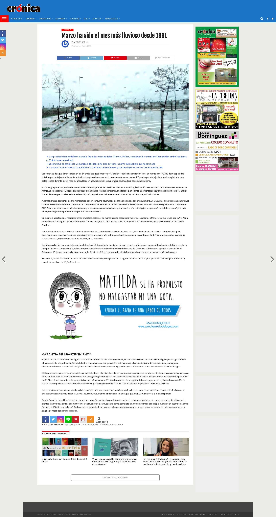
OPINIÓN (97, 19)
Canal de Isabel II (102, 424)
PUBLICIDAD (212, 515)
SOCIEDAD (74, 19)
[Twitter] (53, 419)
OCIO (86, 19)
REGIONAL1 (117, 424)
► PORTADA (16, 19)
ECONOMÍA (60, 19)
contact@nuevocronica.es (81, 514)
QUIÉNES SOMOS (167, 515)
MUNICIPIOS (45, 19)
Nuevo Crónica (64, 514)
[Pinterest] (75, 419)
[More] (90, 419)
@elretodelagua (83, 424)
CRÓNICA (80, 42)
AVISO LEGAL (181, 515)
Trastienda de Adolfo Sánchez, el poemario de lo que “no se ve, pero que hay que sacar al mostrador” (114, 462)
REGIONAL (30, 19)
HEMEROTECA (111, 19)
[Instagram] (60, 419)
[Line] (68, 419)
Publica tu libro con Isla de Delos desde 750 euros (64, 460)
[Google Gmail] (83, 419)
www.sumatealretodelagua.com (161, 407)
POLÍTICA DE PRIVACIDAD (229, 515)
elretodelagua (69, 410)
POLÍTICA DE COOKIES (197, 515)
